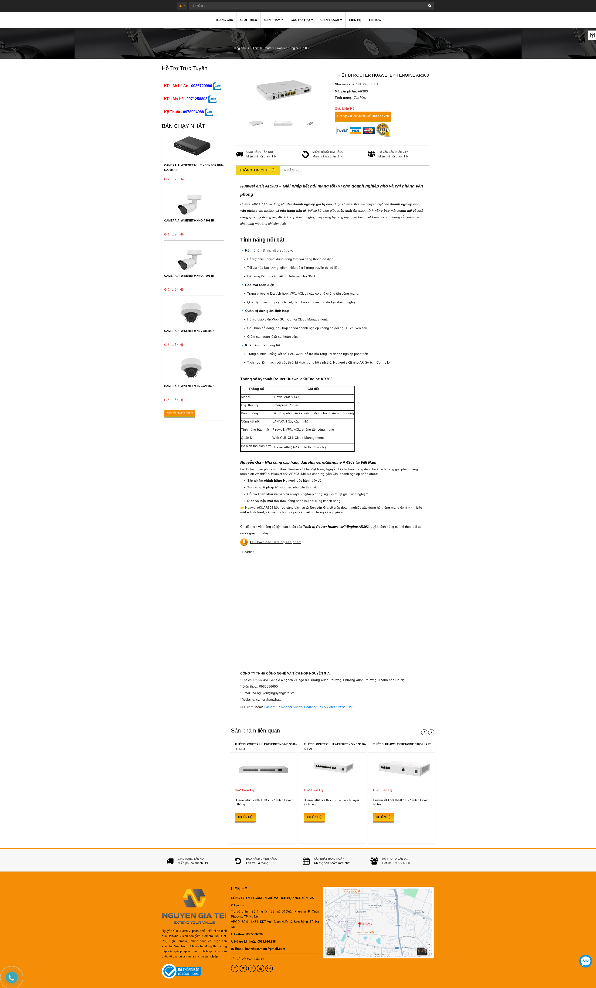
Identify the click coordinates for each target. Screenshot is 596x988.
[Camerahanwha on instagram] (252, 968)
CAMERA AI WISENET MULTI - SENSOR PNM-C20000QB (194, 168)
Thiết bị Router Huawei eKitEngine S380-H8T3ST (266, 747)
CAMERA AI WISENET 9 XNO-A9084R (189, 275)
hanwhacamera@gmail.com (265, 949)
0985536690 (401, 863)
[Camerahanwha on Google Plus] (269, 968)
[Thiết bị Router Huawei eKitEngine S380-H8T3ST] (263, 769)
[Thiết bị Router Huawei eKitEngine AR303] (283, 91)
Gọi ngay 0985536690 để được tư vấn (363, 116)
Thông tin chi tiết (257, 170)
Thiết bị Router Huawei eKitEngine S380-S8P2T (335, 747)
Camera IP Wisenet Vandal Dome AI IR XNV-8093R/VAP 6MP (308, 707)
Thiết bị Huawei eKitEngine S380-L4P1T (402, 744)
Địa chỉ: (239, 905)
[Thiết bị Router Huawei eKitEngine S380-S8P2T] (332, 769)
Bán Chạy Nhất (183, 126)
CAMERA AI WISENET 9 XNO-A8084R (189, 220)
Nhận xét (293, 170)
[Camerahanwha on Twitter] (243, 968)
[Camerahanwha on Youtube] (260, 968)
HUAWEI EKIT (368, 84)
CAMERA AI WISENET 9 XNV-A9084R (189, 386)
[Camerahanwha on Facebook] (234, 968)
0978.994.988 (266, 941)
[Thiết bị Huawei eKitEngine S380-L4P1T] (401, 769)
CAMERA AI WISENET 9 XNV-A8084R (189, 331)
